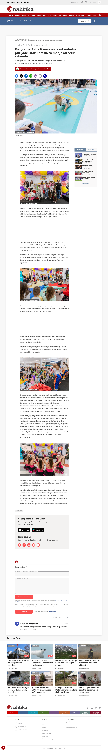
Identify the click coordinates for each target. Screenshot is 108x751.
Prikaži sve (85, 184)
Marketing (45, 730)
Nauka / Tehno (80, 15)
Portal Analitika (19, 39)
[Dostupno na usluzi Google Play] (38, 530)
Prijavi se (24, 612)
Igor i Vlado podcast (71, 722)
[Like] (21, 629)
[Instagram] (24, 545)
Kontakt (44, 727)
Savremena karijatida (96, 713)
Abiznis (39, 15)
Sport (44, 15)
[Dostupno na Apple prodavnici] (24, 530)
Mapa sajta (45, 736)
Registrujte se (52, 611)
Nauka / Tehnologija (85, 713)
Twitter (90, 2)
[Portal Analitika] (20, 9)
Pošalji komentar (24, 597)
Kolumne (19, 2)
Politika (17, 15)
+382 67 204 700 (22, 726)
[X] (29, 545)
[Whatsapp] (30, 76)
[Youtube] (33, 545)
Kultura (65, 15)
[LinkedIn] (38, 545)
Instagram (86, 2)
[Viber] (35, 76)
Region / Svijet (57, 15)
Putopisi (26, 2)
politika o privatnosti (60, 600)
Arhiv (43, 725)
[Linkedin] (26, 76)
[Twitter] (21, 76)
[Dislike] (25, 629)
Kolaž (49, 15)
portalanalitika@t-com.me (24, 730)
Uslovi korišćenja (46, 733)
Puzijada (19, 510)
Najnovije (10, 15)
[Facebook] (16, 76)
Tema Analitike (11, 2)
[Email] (40, 76)
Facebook (82, 2)
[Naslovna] (3, 748)
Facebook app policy (47, 739)
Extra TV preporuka (71, 725)
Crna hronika (31, 15)
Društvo (24, 15)
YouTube (94, 2)
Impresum (45, 722)
